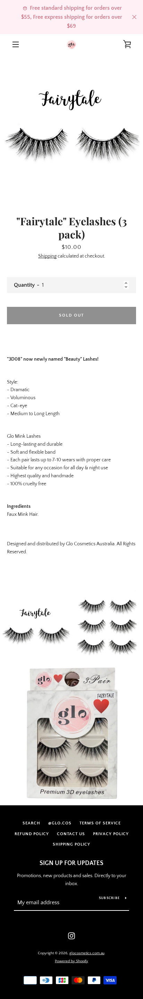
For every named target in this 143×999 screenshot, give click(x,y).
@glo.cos (60, 823)
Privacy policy (111, 834)
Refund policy (32, 834)
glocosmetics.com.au (86, 953)
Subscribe (109, 898)
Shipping (47, 256)
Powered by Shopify (71, 961)
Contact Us (71, 834)
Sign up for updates (71, 863)
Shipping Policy (71, 844)
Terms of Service (100, 823)
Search (31, 823)
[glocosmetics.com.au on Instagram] (71, 935)
